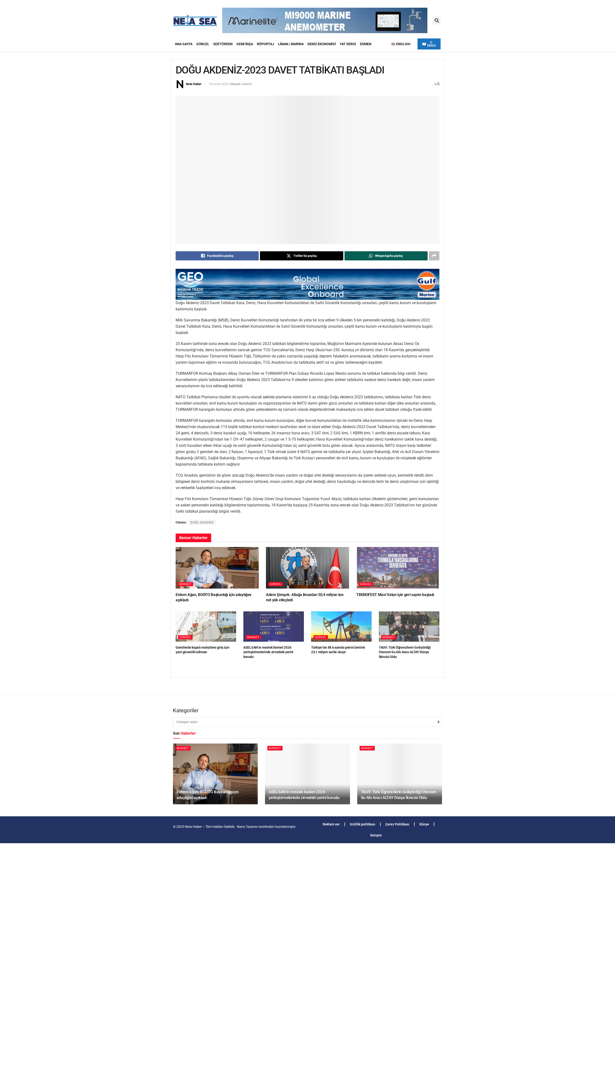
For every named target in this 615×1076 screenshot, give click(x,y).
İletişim (376, 835)
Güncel (202, 44)
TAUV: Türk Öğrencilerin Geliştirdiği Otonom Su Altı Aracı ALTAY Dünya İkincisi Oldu (405, 652)
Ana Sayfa (183, 44)
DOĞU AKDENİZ (202, 522)
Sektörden (223, 44)
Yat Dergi (348, 44)
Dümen (365, 44)
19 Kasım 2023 (219, 84)
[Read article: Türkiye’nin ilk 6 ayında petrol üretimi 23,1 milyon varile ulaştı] (341, 626)
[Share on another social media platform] (434, 255)
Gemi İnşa (244, 44)
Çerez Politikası (397, 824)
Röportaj (265, 44)
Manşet (235, 84)
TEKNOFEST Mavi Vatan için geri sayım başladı (395, 594)
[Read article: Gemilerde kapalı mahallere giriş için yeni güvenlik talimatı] (206, 626)
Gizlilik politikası (362, 824)
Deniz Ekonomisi (322, 44)
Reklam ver (331, 824)
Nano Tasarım (247, 827)
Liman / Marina (291, 44)
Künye (424, 824)
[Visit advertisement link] (307, 284)
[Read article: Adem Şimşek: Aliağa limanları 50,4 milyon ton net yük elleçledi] (307, 568)
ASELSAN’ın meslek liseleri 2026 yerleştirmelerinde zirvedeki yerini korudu (268, 652)
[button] (437, 21)
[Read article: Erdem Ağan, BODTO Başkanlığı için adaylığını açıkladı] (217, 568)
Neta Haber (194, 84)
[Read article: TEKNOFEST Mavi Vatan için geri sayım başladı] (397, 568)
